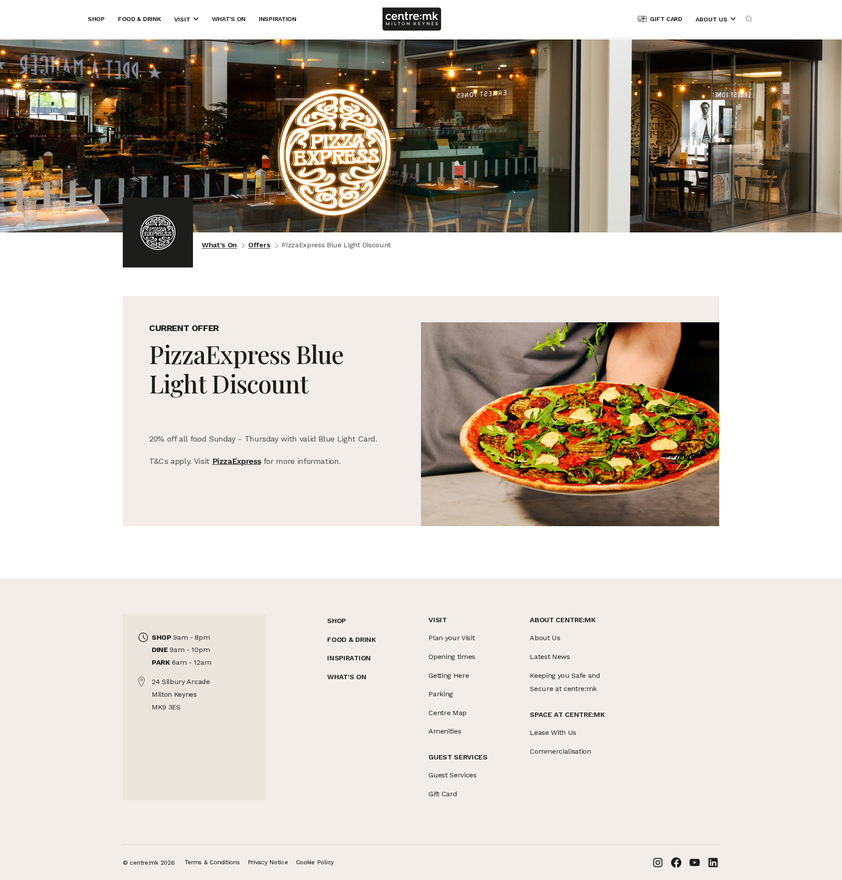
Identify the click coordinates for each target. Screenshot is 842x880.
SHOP (336, 620)
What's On (219, 245)
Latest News (550, 656)
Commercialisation (560, 751)
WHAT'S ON (346, 677)
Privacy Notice (268, 862)
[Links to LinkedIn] (713, 862)
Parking (440, 694)
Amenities (444, 731)
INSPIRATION (349, 658)
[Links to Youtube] (695, 862)
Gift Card (442, 794)
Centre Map (447, 713)
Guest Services (452, 775)
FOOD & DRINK (351, 639)
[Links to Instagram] (658, 862)
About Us (545, 638)
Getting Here (448, 675)
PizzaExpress (236, 461)
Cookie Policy (315, 862)
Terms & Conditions (212, 862)
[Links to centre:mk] (412, 19)
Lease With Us (553, 732)
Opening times (451, 656)
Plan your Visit (451, 638)
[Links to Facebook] (676, 862)
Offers (259, 245)
